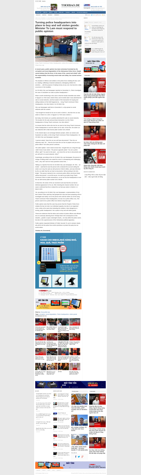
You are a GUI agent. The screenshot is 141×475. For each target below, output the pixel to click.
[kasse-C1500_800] (58, 297)
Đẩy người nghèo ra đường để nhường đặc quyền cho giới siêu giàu (63, 419)
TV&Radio (67, 12)
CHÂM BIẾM (87, 75)
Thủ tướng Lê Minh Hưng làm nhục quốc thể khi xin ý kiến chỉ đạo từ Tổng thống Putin (94, 120)
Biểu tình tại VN (45, 6)
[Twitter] (79, 457)
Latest (86, 22)
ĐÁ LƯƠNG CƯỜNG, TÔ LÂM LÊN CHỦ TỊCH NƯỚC (79, 429)
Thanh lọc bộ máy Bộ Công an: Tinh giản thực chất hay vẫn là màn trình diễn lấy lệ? (61, 427)
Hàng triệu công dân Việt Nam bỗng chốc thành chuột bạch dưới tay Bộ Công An (94, 167)
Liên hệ (73, 12)
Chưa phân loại (45, 312)
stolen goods (73, 314)
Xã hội (55, 12)
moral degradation (51, 314)
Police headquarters (63, 314)
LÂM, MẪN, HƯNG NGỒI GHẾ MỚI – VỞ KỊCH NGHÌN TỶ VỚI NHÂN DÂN (79, 448)
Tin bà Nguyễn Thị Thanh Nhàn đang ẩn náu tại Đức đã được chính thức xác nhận (61, 395)
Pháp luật (61, 12)
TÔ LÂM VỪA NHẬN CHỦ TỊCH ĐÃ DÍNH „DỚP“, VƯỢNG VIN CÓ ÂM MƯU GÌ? (79, 409)
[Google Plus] (83, 457)
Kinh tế (50, 12)
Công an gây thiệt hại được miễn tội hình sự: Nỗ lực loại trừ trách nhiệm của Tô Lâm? (61, 454)
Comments (96, 22)
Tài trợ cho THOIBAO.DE (82, 12)
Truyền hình (75, 391)
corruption (42, 314)
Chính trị (45, 12)
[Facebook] (76, 457)
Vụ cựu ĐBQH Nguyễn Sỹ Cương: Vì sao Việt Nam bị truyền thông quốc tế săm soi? (43, 416)
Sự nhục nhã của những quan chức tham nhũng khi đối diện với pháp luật (94, 143)
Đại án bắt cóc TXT (96, 6)
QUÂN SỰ (59, 470)
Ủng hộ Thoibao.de (62, 413)
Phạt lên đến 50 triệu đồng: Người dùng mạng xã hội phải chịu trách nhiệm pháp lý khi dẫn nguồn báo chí (94, 96)
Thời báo (39, 473)
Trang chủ (38, 12)
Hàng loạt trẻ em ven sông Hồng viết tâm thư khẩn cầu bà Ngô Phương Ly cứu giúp (61, 436)
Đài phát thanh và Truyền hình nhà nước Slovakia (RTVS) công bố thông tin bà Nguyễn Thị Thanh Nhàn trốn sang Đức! (61, 405)
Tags (100, 22)
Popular (91, 22)
